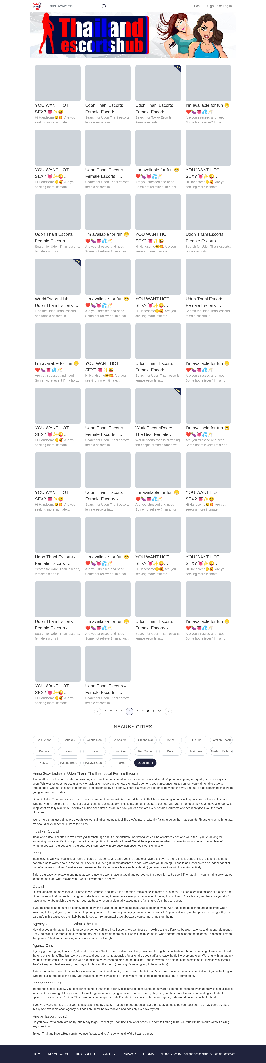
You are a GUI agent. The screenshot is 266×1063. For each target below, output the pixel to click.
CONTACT (109, 1054)
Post (197, 6)
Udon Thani (145, 762)
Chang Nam (94, 739)
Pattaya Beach (94, 762)
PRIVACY (130, 1054)
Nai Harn (196, 751)
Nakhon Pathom (221, 751)
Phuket (119, 762)
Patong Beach (69, 762)
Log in (227, 6)
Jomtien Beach (221, 739)
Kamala (44, 751)
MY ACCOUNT (59, 1054)
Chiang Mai (120, 739)
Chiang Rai (145, 739)
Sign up (212, 6)
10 (159, 711)
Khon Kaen (120, 751)
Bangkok (69, 739)
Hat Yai (170, 739)
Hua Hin (196, 739)
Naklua (44, 762)
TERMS (148, 1054)
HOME (38, 1054)
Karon (69, 751)
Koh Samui (145, 751)
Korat (170, 751)
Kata (95, 751)
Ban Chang (44, 739)
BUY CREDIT (86, 1054)
